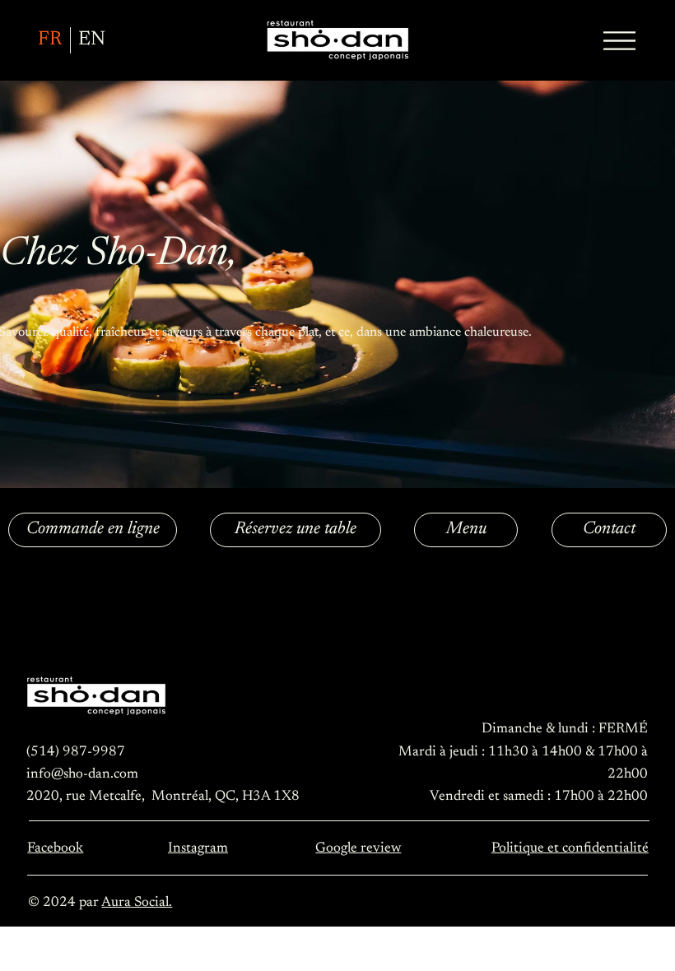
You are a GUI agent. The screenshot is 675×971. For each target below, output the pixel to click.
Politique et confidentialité (570, 848)
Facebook (55, 848)
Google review (358, 848)
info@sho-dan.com (82, 774)
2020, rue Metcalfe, (88, 796)
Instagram (198, 848)
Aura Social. (136, 902)
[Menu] (620, 40)
